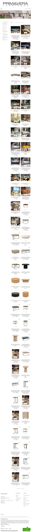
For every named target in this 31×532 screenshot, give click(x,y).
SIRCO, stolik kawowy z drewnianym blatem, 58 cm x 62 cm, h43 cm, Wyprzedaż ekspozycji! (15, 422)
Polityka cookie (2, 524)
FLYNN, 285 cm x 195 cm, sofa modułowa (25, 153)
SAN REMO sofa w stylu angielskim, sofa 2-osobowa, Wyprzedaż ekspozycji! (26, 198)
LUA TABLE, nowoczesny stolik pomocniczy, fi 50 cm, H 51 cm (15, 344)
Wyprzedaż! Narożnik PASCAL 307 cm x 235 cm (25, 183)
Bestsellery (4, 29)
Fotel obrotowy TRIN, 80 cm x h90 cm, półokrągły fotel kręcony (15, 212)
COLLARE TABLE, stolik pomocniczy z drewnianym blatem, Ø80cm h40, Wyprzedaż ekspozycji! (25, 228)
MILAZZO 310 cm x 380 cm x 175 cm (15, 138)
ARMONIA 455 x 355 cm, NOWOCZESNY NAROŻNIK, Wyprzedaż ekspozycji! (15, 52)
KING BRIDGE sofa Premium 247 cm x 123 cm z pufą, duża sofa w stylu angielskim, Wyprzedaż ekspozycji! (15, 153)
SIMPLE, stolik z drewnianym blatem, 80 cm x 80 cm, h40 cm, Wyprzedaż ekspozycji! (25, 360)
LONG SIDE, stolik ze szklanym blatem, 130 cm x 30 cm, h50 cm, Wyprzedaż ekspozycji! (15, 391)
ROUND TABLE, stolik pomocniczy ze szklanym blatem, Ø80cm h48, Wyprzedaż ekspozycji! (15, 315)
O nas (24, 496)
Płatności (24, 499)
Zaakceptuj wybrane (9, 530)
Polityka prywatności (26, 504)
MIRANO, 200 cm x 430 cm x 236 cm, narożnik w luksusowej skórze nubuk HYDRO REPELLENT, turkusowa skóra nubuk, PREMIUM (15, 37)
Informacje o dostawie (26, 500)
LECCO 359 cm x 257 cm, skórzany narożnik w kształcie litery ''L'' (26, 96)
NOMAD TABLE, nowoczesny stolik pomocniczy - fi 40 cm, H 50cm (25, 376)
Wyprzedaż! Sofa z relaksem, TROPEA (15, 183)
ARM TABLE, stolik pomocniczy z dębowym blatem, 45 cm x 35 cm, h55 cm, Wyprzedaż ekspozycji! (15, 437)
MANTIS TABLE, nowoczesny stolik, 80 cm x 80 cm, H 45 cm (25, 272)
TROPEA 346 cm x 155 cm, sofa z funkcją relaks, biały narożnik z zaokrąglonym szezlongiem (25, 138)
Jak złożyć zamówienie (26, 495)
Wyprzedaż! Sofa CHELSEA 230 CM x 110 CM (15, 197)
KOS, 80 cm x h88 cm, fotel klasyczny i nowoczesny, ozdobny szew (15, 228)
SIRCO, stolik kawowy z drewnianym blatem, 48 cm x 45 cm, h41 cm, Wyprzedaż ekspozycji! (25, 453)
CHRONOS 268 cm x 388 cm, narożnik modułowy (25, 124)
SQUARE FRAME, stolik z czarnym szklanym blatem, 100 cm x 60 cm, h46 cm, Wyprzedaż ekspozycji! (25, 345)
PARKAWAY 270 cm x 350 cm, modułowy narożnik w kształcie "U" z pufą (15, 81)
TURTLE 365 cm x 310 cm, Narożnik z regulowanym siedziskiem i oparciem (25, 81)
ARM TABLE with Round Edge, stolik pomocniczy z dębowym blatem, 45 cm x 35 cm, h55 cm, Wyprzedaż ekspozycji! (15, 453)
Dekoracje (4, 26)
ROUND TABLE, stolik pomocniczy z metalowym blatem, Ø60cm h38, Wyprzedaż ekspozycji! (25, 483)
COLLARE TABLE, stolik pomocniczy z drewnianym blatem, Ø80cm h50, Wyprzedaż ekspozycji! (25, 212)
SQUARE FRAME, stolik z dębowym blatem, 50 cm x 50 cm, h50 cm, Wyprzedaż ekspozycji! (15, 376)
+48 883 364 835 (3, 496)
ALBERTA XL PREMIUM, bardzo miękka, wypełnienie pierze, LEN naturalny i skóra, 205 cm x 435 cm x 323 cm (25, 36)
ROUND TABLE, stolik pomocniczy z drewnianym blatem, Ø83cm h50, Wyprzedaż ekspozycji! (15, 243)
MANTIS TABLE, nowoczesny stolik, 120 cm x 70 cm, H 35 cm (25, 287)
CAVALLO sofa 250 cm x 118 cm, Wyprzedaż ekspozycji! (15, 124)
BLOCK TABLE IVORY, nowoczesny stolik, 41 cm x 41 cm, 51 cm (25, 422)
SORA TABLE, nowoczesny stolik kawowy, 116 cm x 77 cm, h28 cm (25, 243)
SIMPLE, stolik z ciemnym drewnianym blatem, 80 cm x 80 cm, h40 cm (15, 272)
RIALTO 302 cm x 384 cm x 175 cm (15, 66)
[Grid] (11, 22)
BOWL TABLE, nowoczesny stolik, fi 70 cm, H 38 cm (25, 301)
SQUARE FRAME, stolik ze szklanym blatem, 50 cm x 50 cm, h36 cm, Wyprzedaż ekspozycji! (15, 483)
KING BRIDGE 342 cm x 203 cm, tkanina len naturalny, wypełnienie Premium (25, 67)
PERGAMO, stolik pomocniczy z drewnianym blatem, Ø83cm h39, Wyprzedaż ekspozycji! (25, 315)
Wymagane (3, 528)
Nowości (17, 496)
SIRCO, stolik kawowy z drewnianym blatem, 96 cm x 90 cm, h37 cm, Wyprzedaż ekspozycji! (15, 360)
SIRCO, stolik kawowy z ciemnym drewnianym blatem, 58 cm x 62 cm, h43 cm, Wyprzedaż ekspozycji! (25, 406)
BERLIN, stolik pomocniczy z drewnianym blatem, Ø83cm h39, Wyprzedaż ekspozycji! (15, 330)
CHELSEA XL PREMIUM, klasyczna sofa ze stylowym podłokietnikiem (15, 96)
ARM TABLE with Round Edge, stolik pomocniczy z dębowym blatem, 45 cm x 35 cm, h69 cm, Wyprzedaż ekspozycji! (25, 391)
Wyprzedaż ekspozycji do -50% (5, 38)
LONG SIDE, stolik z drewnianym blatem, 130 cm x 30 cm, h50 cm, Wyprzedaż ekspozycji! (25, 258)
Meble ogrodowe (5, 23)
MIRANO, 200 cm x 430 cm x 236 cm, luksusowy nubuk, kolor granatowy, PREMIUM (25, 52)
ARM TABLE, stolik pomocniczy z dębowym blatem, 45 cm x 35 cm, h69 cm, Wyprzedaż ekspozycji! (15, 406)
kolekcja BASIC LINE (5, 34)
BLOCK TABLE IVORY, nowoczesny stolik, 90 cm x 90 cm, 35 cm (15, 258)
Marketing (10, 528)
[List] (12, 22)
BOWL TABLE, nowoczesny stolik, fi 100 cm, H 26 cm (15, 301)
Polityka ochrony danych (26, 503)
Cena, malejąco (25, 22)
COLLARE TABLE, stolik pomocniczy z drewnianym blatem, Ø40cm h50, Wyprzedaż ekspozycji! (25, 330)
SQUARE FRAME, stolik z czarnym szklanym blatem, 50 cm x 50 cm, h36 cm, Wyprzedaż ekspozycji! (15, 468)
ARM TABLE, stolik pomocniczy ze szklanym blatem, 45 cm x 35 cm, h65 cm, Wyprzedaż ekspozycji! (25, 468)
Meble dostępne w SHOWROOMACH (5, 31)
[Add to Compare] (16, 33)
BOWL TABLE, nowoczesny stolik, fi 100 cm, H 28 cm (15, 287)
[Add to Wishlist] (14, 33)
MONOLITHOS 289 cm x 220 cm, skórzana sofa (15, 110)
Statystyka (6, 528)
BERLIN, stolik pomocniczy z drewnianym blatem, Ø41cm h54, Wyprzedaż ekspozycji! (25, 437)
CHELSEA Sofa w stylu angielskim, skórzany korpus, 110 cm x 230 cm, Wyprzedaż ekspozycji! (15, 169)
